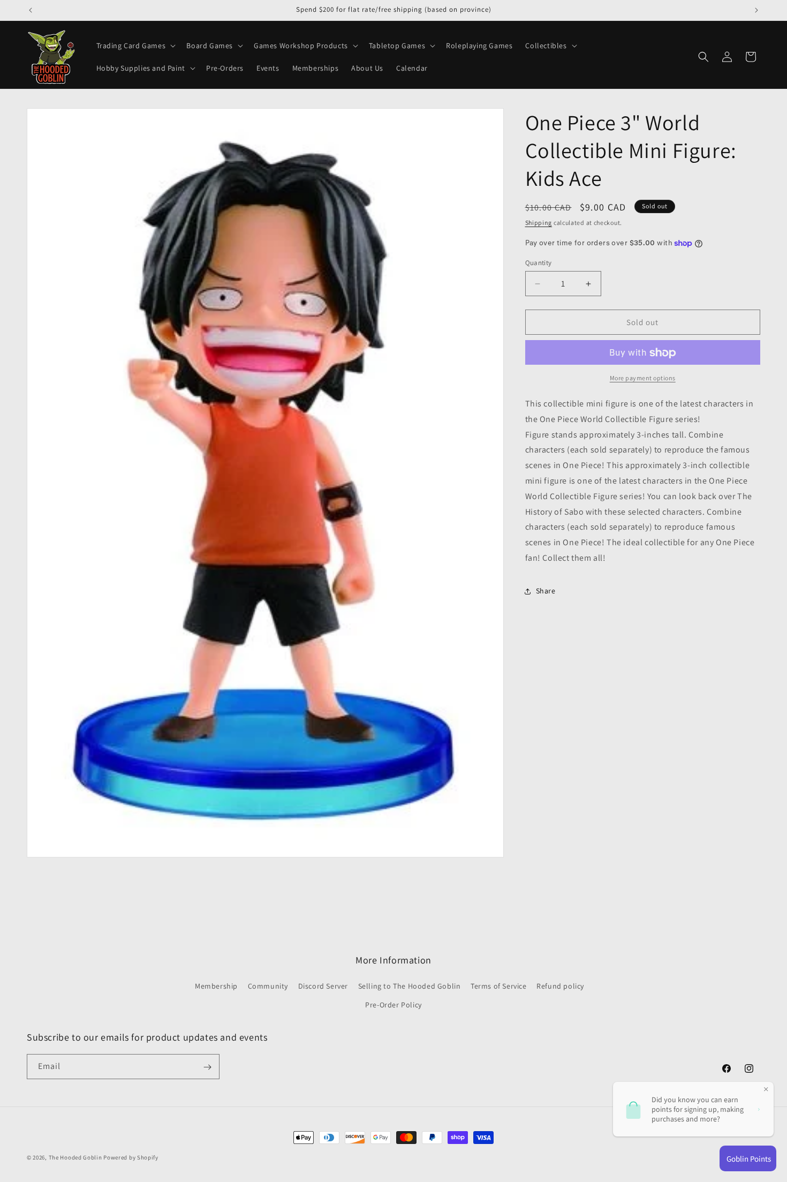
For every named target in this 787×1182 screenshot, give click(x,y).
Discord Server (323, 986)
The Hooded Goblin (75, 1157)
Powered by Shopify (130, 1157)
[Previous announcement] (30, 10)
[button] (135, 45)
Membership (216, 986)
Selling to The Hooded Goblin (409, 986)
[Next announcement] (756, 10)
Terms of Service (499, 986)
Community (268, 986)
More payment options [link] (643, 378)
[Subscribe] (207, 1067)
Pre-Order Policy (393, 1005)
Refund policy (560, 986)
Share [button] (546, 591)
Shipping (539, 223)
